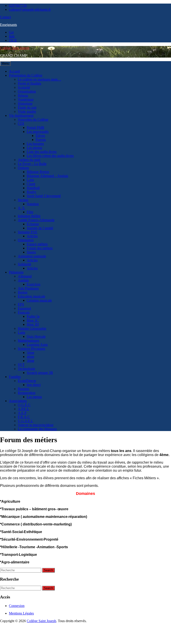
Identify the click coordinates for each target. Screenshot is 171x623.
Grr (11, 32)
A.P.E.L (23, 409)
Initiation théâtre (29, 216)
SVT (21, 365)
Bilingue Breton (38, 172)
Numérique (26, 99)
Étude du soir (27, 107)
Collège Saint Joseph (14, 48)
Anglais (23, 280)
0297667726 (18, 5)
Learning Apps (37, 344)
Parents (41, 140)
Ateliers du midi (29, 160)
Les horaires (35, 144)
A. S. (21, 208)
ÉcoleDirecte (27, 381)
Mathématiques (28, 340)
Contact (5, 17)
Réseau (23, 95)
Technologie (26, 369)
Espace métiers (37, 244)
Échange (33, 224)
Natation (33, 204)
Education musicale (31, 296)
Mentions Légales (21, 613)
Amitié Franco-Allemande (36, 220)
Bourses (23, 389)
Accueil (14, 71)
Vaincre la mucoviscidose (35, 425)
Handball (33, 188)
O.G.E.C (24, 405)
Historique (25, 103)
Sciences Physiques (31, 348)
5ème (30, 352)
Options (23, 168)
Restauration (26, 393)
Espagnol (24, 308)
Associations (18, 401)
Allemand (25, 276)
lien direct (34, 385)
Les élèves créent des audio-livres (50, 156)
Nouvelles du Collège (33, 119)
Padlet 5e (33, 316)
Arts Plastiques (28, 288)
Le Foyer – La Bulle (32, 164)
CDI (21, 123)
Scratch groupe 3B (40, 373)
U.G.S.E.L (25, 421)
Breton (22, 292)
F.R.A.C (24, 417)
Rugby (31, 192)
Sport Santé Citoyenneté (44, 196)
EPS (21, 304)
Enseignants (8, 25)
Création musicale (39, 300)
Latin (30, 180)
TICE (13, 40)
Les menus (34, 397)
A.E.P (22, 413)
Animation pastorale (32, 256)
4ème (30, 356)
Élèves (40, 136)
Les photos (34, 148)
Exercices (33, 284)
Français (24, 312)
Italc (12, 36)
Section (23, 200)
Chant (31, 184)
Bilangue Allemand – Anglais (47, 176)
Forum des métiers (40, 248)
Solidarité (24, 264)
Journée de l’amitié (40, 228)
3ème (30, 361)
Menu (5, 63)
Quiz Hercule (36, 336)
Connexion (16, 606)
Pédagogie (16, 272)
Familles (15, 377)
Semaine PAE (27, 232)
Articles (32, 236)
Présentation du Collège (25, 75)
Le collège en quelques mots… (39, 79)
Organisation (27, 91)
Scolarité (24, 87)
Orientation (26, 240)
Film (30, 212)
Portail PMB (35, 127)
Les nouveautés (38, 131)
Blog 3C (33, 320)
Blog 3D (33, 324)
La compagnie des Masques (37, 429)
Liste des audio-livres (42, 152)
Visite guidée (27, 111)
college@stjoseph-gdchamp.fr (30, 9)
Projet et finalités (29, 83)
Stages (31, 252)
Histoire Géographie (32, 328)
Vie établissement (21, 115)
